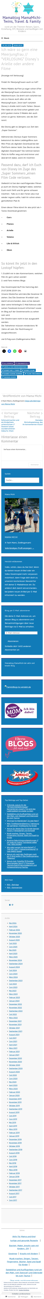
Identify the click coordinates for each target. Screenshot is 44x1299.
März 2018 (13, 1170)
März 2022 (13, 1018)
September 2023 (15, 981)
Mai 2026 (12, 923)
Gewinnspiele (23, 363)
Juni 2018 (13, 1160)
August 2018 (14, 1153)
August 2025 (14, 940)
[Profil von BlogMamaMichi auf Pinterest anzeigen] (12, 905)
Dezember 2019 (15, 1099)
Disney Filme (29, 370)
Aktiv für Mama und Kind (23, 1236)
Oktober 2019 (14, 1106)
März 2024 (13, 977)
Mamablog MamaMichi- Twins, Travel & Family (22, 19)
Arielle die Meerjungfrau (15, 367)
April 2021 (13, 1045)
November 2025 (15, 933)
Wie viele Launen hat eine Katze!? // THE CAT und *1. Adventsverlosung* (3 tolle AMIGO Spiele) (22, 849)
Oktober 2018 (14, 1146)
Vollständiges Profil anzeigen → (19, 548)
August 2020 (14, 1072)
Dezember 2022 (15, 1004)
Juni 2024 (13, 974)
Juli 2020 (13, 1075)
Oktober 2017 (14, 1187)
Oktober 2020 (14, 1065)
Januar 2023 (14, 1001)
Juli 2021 (12, 1038)
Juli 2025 (13, 943)
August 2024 (14, 967)
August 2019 (14, 1112)
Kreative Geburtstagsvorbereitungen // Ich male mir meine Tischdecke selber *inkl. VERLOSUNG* (22, 842)
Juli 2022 (13, 1014)
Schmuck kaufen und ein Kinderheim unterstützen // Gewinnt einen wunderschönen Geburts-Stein (10, 421)
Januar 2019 (14, 1136)
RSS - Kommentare (14, 888)
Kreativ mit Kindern (29, 1253)
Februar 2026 (14, 930)
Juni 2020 (13, 1079)
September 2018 (15, 1150)
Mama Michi (18, 45)
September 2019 (15, 1109)
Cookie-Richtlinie (24, 1290)
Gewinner (12, 1253)
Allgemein (8, 363)
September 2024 (16, 964)
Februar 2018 (14, 1173)
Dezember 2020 (15, 1058)
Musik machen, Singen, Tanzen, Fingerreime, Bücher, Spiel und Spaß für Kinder (23, 836)
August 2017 (14, 1194)
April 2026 (13, 927)
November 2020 (15, 1062)
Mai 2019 (12, 1123)
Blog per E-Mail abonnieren (17, 610)
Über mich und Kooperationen (24, 1280)
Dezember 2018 (15, 1139)
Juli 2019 (12, 1116)
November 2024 (15, 960)
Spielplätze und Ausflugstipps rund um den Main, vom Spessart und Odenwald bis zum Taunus (22, 816)
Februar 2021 (14, 1052)
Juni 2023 (13, 987)
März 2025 (13, 957)
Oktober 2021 (14, 1028)
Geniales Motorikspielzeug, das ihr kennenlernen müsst (33, 418)
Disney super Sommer (13, 373)
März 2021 (13, 1048)
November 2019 (15, 1102)
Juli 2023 (13, 984)
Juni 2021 (13, 1041)
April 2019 (13, 1126)
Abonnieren (13, 641)
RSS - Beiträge (13, 885)
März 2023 (13, 994)
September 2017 (15, 1190)
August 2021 (14, 1035)
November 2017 (15, 1183)
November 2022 (15, 1008)
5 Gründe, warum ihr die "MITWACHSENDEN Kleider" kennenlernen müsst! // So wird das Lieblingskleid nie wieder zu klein (21, 808)
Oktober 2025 (14, 937)
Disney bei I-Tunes (12, 370)
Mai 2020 (12, 1082)
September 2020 (16, 1069)
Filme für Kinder (34, 373)
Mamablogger (10, 377)
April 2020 (13, 1085)
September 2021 (15, 1031)
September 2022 (16, 1011)
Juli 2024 (13, 970)
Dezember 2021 (15, 1021)
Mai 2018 (12, 1163)
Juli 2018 (12, 1156)
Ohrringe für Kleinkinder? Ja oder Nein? (23, 821)
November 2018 (15, 1143)
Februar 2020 (14, 1092)
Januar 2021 (14, 1055)
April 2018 (13, 1167)
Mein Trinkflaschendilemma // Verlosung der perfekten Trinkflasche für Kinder (23, 825)
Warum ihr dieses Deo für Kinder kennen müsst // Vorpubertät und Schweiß (23, 830)
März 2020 (13, 1089)
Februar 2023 (14, 998)
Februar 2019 (14, 1133)
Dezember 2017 (15, 1180)
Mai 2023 (12, 991)
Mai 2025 (12, 950)
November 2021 (15, 1025)
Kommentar (35, 465)
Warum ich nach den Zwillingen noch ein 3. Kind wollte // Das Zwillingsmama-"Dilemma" (23, 856)
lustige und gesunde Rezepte (24, 1240)
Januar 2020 (14, 1096)
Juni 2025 (13, 947)
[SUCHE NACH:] (22, 480)
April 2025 (13, 954)
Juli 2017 (12, 1197)
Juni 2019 (13, 1119)
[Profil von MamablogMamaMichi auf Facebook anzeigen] (10, 905)
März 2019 (13, 1129)
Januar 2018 (14, 1177)
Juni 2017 (13, 1200)
